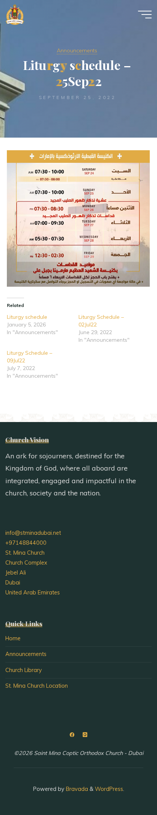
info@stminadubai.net (33, 532)
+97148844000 (25, 542)
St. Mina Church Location (36, 685)
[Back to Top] (127, 785)
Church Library (23, 670)
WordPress (109, 789)
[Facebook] (72, 735)
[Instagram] (85, 735)
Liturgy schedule (27, 316)
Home (13, 638)
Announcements (77, 50)
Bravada (76, 789)
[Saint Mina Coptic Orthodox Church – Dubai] (14, 14)
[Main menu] (145, 14)
